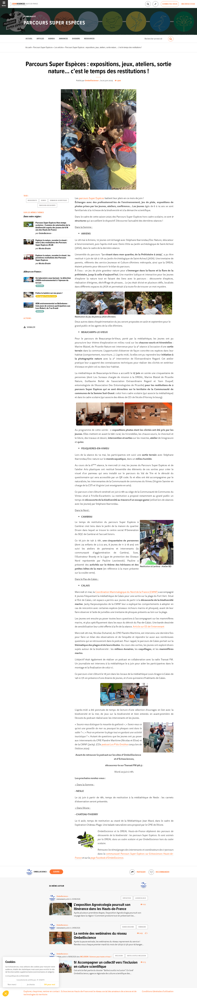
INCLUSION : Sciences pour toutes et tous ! (95, 957)
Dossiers (76, 39)
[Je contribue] (155, 4)
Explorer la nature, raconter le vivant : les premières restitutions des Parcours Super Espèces (53, 258)
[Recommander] (151, 872)
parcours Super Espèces (91, 198)
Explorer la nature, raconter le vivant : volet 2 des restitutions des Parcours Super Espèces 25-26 (51, 242)
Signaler (30, 327)
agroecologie (140, 898)
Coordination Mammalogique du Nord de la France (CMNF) (126, 592)
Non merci (12, 984)
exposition (127, 898)
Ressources (89, 39)
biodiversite (32, 200)
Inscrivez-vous (188, 4)
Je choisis (31, 984)
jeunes (43, 200)
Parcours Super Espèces (54, 23)
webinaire (142, 927)
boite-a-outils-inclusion (136, 956)
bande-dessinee (128, 927)
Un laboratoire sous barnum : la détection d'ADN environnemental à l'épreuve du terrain (53, 280)
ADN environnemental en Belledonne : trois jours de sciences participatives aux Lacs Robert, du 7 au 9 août (53, 306)
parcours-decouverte (47, 205)
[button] (5, 993)
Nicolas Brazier (45, 248)
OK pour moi (49, 984)
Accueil (29, 39)
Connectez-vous (169, 4)
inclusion (119, 956)
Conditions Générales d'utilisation (157, 991)
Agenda (51, 39)
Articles (40, 39)
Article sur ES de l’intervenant (148, 626)
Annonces (63, 39)
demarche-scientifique (58, 200)
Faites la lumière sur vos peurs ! (49, 293)
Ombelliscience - (92, 80)
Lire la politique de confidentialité (17, 976)
